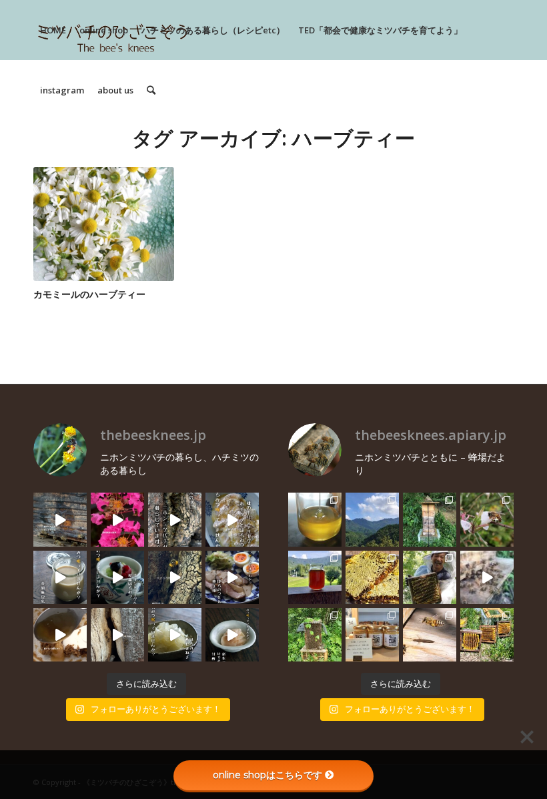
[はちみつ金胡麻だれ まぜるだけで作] (60, 634)
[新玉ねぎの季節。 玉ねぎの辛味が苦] (174, 634)
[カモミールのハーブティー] (103, 224)
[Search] (151, 90)
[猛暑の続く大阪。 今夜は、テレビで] (174, 519)
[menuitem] (53, 30)
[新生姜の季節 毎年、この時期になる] (232, 634)
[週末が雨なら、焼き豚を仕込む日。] (232, 577)
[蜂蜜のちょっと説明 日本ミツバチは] (372, 577)
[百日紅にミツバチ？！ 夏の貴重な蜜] (117, 519)
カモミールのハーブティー (89, 294)
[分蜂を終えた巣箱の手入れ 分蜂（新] (487, 634)
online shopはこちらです (267, 775)
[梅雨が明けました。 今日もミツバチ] (117, 577)
